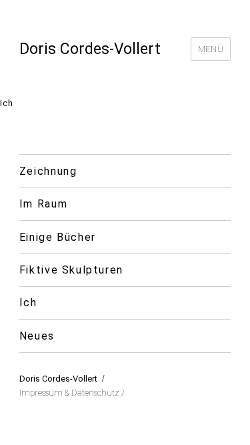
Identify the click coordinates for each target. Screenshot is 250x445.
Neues (37, 336)
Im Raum (43, 203)
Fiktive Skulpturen (71, 270)
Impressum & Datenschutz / (72, 393)
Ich (28, 302)
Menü (210, 49)
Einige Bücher (57, 237)
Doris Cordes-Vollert (90, 49)
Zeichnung (48, 171)
